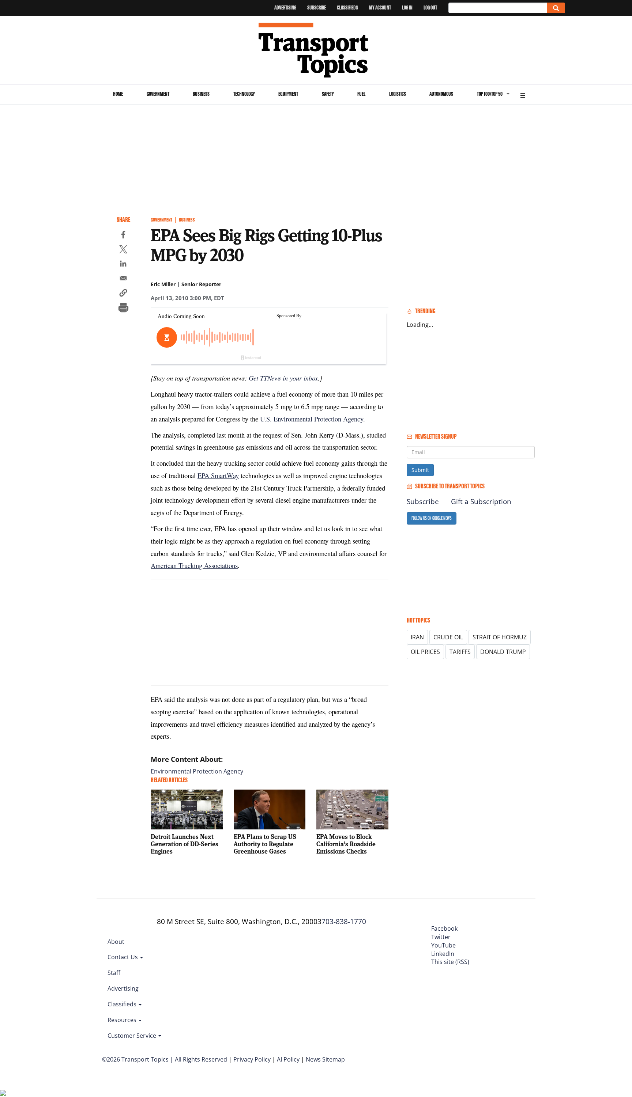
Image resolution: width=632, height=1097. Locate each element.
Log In (407, 7)
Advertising (285, 7)
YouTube (443, 945)
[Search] (556, 8)
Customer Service (133, 1036)
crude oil (448, 637)
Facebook (444, 928)
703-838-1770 (343, 921)
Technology (244, 93)
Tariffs (460, 652)
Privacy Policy (252, 1059)
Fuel (361, 93)
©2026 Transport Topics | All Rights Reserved (164, 1059)
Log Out (430, 7)
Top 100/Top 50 (490, 93)
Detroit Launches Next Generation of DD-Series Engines (184, 844)
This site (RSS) (450, 962)
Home (118, 93)
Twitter (441, 937)
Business (201, 93)
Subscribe (316, 7)
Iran (417, 637)
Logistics (397, 93)
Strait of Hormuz (500, 637)
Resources (123, 1020)
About (116, 942)
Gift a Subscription (481, 501)
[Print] (123, 308)
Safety (328, 93)
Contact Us (123, 957)
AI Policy (288, 1059)
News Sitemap (325, 1059)
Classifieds (347, 7)
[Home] (316, 50)
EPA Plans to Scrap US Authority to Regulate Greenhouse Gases (265, 844)
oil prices (425, 652)
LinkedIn (442, 954)
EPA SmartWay (218, 475)
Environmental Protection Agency (197, 771)
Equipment (288, 93)
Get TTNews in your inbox (283, 377)
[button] (123, 293)
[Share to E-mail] (123, 279)
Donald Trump (503, 652)
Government (158, 93)
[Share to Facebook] (123, 235)
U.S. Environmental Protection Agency (311, 418)
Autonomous (441, 93)
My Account (380, 7)
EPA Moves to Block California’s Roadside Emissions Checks (346, 844)
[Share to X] (123, 250)
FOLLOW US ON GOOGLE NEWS (431, 518)
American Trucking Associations (194, 565)
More (522, 94)
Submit (420, 469)
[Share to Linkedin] (123, 264)
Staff (114, 973)
